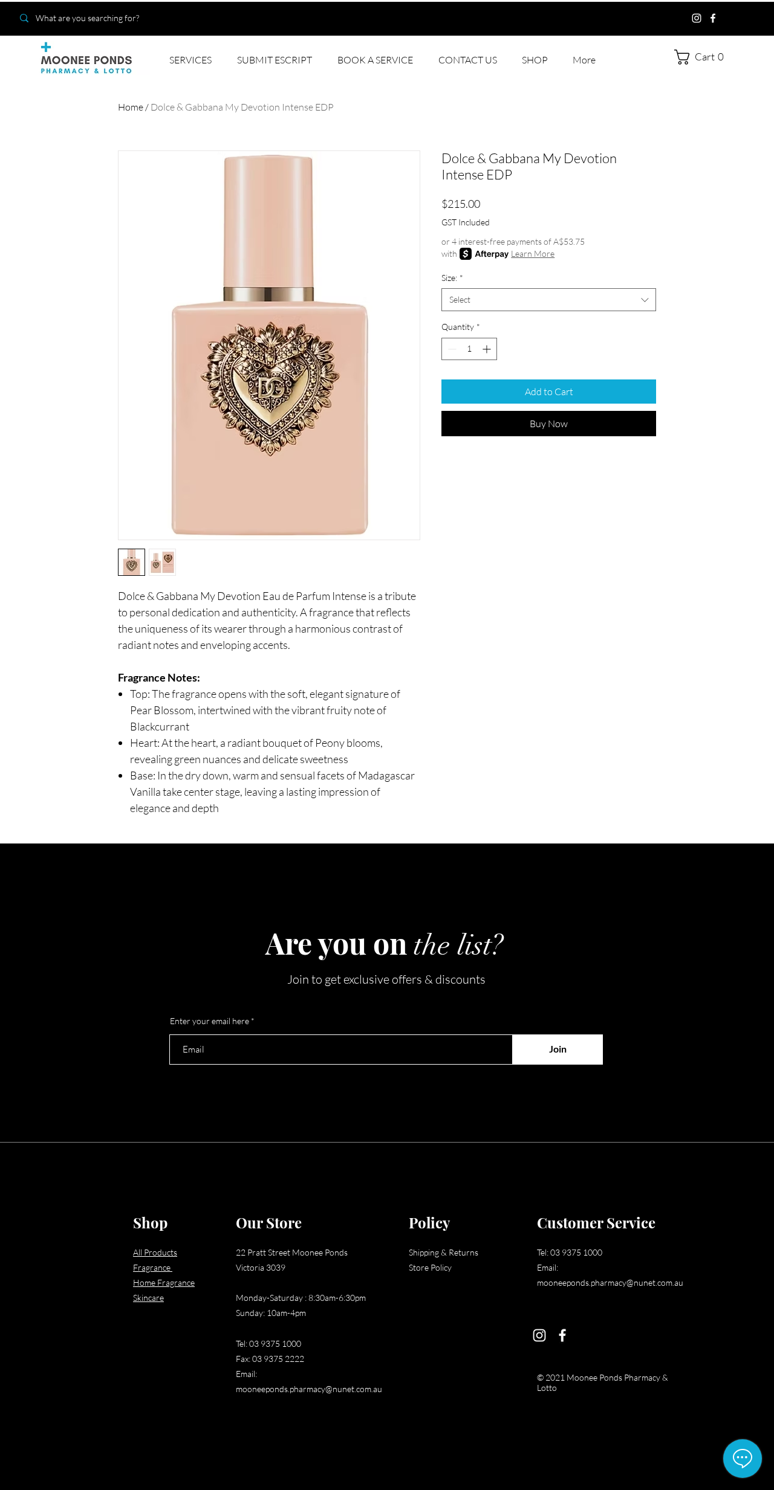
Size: (452, 278)
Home (130, 107)
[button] (703, 57)
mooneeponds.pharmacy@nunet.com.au (309, 1389)
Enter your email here (209, 1021)
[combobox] (548, 299)
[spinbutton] (469, 349)
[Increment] (487, 349)
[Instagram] (697, 18)
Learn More (532, 253)
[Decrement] (450, 349)
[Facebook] (713, 18)
